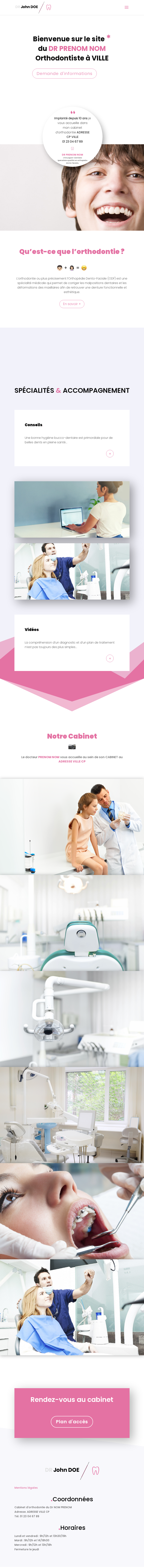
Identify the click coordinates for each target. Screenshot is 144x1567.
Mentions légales (26, 1488)
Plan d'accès (72, 1421)
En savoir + (72, 303)
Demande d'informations (64, 73)
